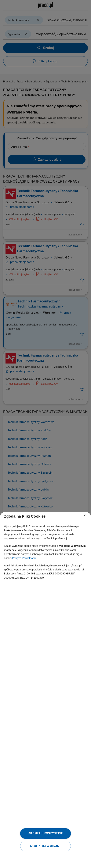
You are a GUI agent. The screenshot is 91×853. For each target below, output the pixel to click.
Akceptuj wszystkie (45, 833)
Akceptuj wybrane (45, 846)
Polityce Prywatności (24, 558)
